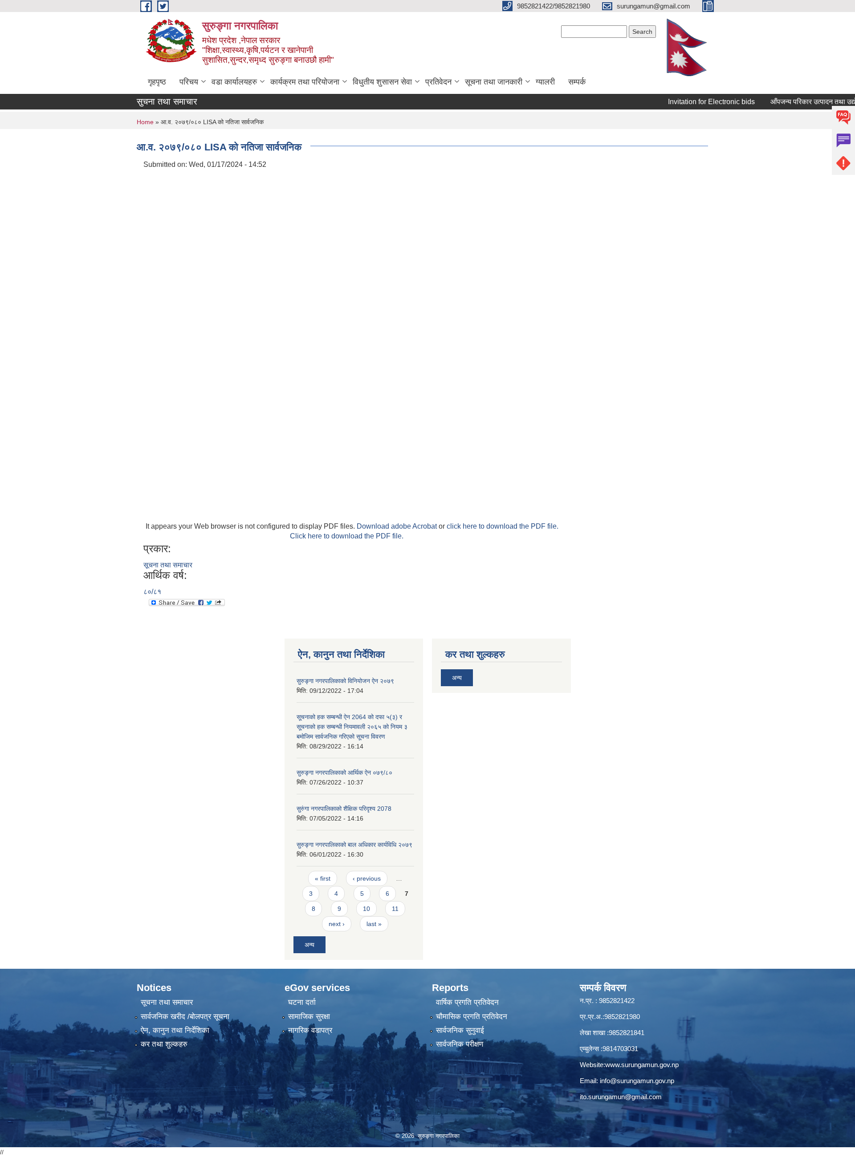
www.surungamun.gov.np (642, 1064)
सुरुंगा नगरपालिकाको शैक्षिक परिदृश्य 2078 (344, 808)
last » (374, 923)
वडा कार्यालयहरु (234, 81)
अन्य (309, 944)
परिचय (188, 81)
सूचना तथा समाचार (167, 565)
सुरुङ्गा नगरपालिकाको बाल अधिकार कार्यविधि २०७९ (354, 844)
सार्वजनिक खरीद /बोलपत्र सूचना (185, 1016)
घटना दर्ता (302, 1002)
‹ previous (367, 878)
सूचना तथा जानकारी (493, 81)
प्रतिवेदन (438, 81)
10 (366, 908)
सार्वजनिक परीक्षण (459, 1044)
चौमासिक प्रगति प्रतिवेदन (471, 1016)
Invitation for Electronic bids (690, 101)
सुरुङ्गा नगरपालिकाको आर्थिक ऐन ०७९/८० (344, 772)
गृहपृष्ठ (157, 81)
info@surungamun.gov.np (637, 1080)
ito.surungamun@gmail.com (621, 1096)
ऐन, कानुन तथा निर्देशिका (175, 1030)
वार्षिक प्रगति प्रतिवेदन (467, 1002)
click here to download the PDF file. (502, 526)
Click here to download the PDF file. (346, 536)
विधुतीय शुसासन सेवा (382, 81)
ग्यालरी (545, 81)
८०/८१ (152, 591)
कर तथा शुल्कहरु (164, 1044)
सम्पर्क (577, 81)
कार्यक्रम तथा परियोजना (304, 81)
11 (395, 908)
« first (322, 878)
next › (337, 923)
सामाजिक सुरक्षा (309, 1016)
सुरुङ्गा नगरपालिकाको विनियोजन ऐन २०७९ (345, 680)
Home (145, 121)
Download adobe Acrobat (398, 526)
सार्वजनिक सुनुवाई (460, 1030)
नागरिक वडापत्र (310, 1030)
